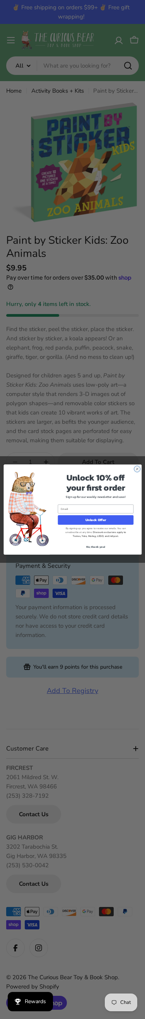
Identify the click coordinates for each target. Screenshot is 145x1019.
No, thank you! (95, 547)
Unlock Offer (95, 520)
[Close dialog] (137, 469)
